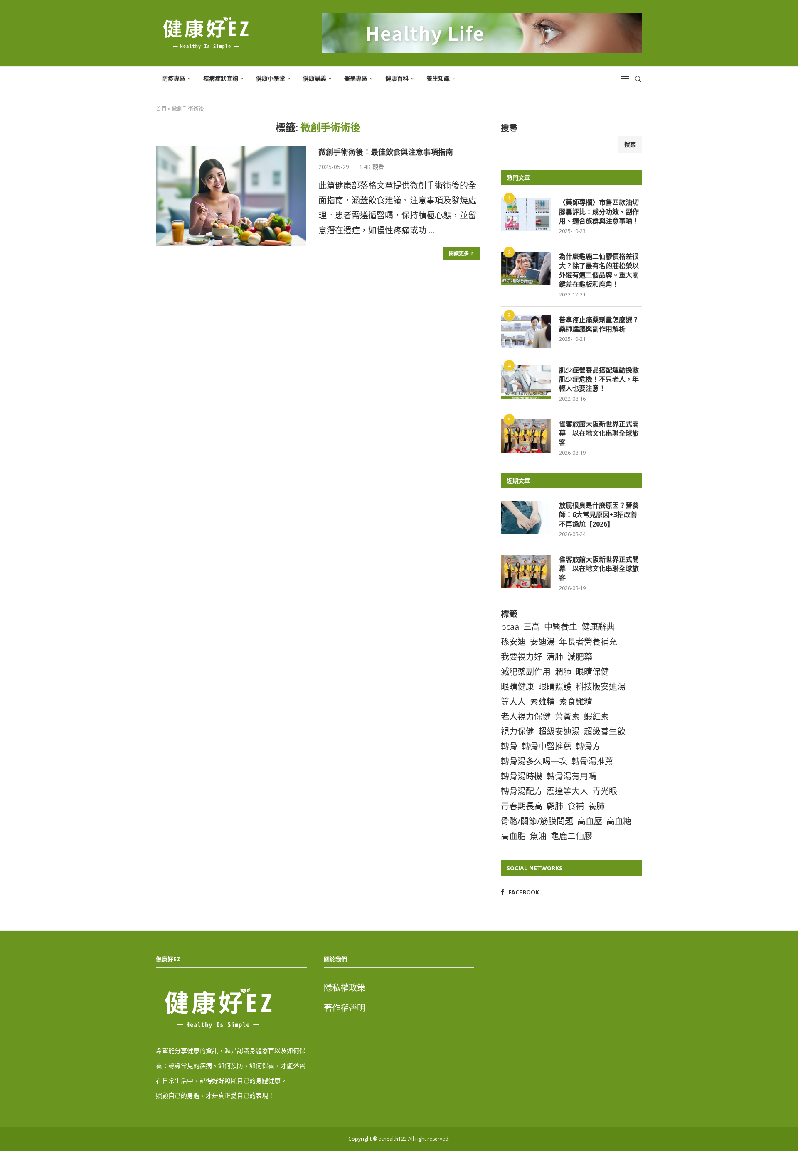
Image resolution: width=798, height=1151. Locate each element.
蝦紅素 (596, 716)
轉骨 (509, 746)
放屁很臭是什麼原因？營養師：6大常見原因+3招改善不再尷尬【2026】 (599, 515)
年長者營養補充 (588, 641)
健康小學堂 (270, 78)
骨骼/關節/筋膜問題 (537, 821)
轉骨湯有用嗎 (571, 776)
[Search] (638, 79)
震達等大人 (567, 791)
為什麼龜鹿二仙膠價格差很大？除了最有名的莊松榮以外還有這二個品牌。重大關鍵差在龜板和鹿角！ (599, 270)
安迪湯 (542, 641)
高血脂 (513, 836)
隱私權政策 (344, 987)
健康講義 (314, 78)
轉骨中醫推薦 (546, 746)
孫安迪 (513, 641)
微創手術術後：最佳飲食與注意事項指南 (385, 152)
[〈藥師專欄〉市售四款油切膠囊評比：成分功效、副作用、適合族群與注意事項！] (526, 214)
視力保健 (517, 731)
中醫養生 (560, 626)
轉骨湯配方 (521, 791)
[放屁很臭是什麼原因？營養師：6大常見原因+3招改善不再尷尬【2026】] (526, 517)
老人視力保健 (526, 716)
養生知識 (438, 78)
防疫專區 (173, 78)
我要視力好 (521, 656)
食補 (575, 806)
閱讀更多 (459, 253)
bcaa (510, 626)
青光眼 (604, 791)
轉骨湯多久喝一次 (534, 761)
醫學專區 (355, 78)
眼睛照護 (554, 686)
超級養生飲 (605, 731)
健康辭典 (598, 626)
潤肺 (563, 671)
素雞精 (542, 701)
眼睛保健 (592, 671)
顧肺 (555, 806)
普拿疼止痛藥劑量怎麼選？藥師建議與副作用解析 (599, 324)
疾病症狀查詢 (220, 78)
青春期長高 (521, 806)
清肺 (555, 656)
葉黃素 (567, 716)
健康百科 (397, 78)
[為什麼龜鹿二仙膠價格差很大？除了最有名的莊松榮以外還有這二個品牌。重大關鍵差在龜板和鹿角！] (526, 268)
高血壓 (589, 821)
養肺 (596, 806)
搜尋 (509, 128)
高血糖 (618, 821)
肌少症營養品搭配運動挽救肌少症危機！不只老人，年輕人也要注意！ (599, 379)
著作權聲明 (344, 1008)
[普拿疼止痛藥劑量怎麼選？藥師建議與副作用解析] (526, 331)
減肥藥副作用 (526, 671)
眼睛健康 (517, 686)
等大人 (513, 701)
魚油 (538, 836)
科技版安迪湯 (601, 686)
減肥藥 (579, 656)
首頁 (161, 108)
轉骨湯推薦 (592, 761)
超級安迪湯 (559, 731)
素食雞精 (575, 701)
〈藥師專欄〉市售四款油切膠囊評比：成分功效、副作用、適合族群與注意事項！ (599, 211)
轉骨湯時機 (521, 776)
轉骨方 (588, 746)
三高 (531, 626)
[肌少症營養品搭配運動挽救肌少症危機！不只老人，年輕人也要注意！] (526, 382)
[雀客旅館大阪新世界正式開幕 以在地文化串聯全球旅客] (526, 436)
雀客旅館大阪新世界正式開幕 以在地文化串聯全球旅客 (599, 433)
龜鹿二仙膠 (571, 836)
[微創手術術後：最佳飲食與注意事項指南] (231, 196)
